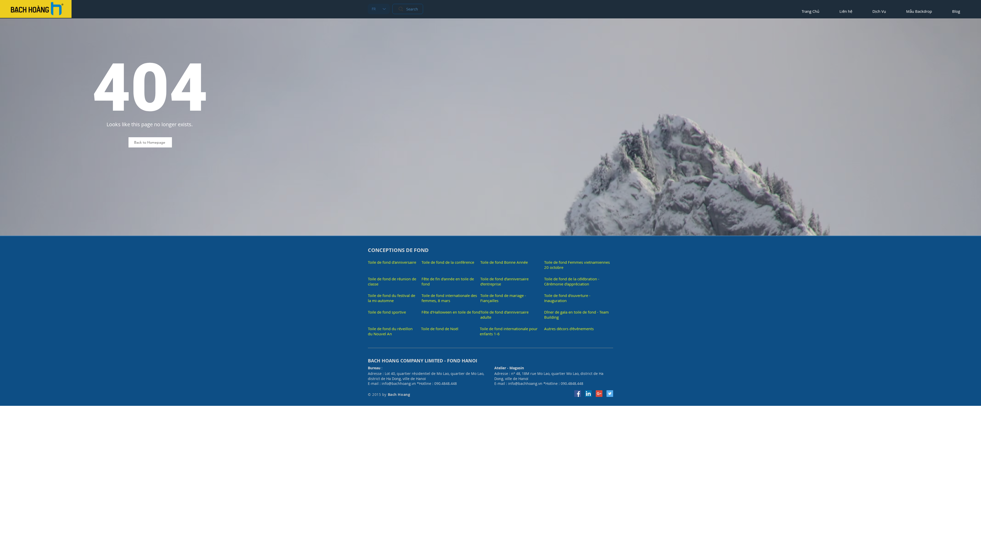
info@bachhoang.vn (399, 383)
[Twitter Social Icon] (609, 393)
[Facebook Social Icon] (577, 393)
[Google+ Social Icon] (599, 393)
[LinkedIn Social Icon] (588, 393)
